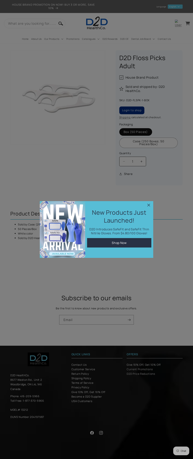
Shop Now (119, 243)
